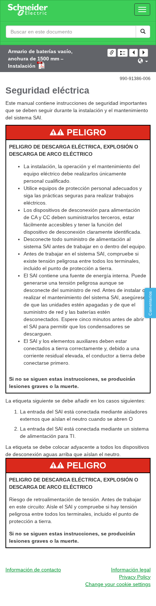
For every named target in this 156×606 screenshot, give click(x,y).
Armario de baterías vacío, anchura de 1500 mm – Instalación (40, 58)
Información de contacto (33, 570)
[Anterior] (133, 53)
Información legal (131, 570)
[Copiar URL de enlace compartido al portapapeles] (111, 53)
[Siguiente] (143, 53)
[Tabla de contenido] (123, 53)
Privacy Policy (135, 577)
